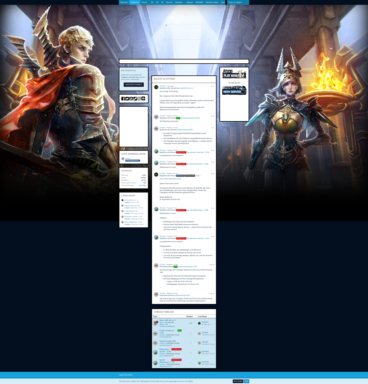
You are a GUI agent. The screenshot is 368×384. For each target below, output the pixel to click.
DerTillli (142, 185)
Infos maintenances (166, 356)
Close (246, 381)
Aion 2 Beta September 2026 (170, 179)
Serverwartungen (165, 337)
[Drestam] (156, 153)
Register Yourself (134, 84)
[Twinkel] (156, 98)
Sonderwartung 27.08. (131, 211)
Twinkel (127, 202)
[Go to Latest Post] (199, 323)
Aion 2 (197, 176)
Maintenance (176, 349)
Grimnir (127, 158)
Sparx (161, 322)
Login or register (235, 2)
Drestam (127, 219)
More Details (238, 381)
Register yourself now (130, 77)
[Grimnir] (156, 118)
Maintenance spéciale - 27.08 (133, 216)
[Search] (246, 2)
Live (179, 330)
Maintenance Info (165, 366)
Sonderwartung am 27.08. (132, 205)
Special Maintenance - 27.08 (133, 222)
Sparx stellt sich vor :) (131, 200)
